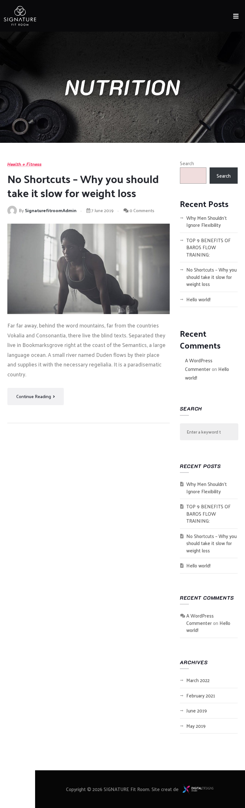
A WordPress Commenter (198, 364)
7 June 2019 (102, 210)
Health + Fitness (24, 164)
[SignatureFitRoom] (18, 14)
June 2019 (196, 710)
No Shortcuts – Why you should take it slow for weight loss (83, 186)
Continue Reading (34, 396)
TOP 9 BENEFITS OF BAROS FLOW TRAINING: (208, 247)
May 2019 (196, 725)
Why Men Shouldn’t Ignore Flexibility (206, 221)
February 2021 (200, 695)
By (48, 210)
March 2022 (198, 680)
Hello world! (198, 299)
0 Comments (141, 210)
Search (187, 163)
